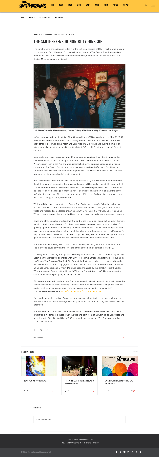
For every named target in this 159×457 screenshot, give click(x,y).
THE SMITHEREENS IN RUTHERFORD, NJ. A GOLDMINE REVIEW (79, 382)
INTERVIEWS (45, 17)
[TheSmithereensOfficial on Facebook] (116, 452)
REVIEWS (59, 17)
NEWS (32, 17)
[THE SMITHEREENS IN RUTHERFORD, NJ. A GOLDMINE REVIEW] (80, 366)
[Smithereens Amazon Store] (132, 452)
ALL (22, 17)
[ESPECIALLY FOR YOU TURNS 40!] (39, 366)
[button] (146, 5)
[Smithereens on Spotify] (140, 452)
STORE (88, 443)
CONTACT (96, 443)
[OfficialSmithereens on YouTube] (124, 452)
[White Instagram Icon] (128, 452)
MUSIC (82, 443)
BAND (77, 443)
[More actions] (123, 34)
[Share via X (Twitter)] (41, 330)
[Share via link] (47, 330)
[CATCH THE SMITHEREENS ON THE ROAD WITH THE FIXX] (120, 366)
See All (135, 351)
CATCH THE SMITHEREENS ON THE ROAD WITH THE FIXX (119, 382)
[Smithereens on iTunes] (136, 452)
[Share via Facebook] (35, 330)
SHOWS (71, 443)
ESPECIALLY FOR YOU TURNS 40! (35, 380)
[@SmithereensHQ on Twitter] (120, 452)
